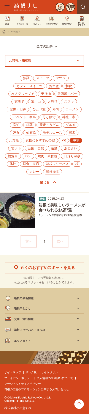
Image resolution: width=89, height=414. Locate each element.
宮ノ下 (16, 148)
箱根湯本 (52, 172)
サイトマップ (12, 372)
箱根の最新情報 (24, 298)
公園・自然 (36, 148)
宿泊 (16, 125)
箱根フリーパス (57, 164)
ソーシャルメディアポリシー (22, 383)
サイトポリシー (51, 372)
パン (28, 156)
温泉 (54, 148)
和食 (68, 86)
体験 (13, 164)
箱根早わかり (22, 308)
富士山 (36, 102)
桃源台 (13, 156)
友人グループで (22, 94)
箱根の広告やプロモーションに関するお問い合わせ (36, 389)
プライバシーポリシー (18, 378)
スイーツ (42, 78)
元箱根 (14, 140)
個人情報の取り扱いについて (55, 378)
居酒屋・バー (67, 94)
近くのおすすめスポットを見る (48, 267)
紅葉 (29, 125)
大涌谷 (52, 102)
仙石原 (31, 133)
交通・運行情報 (24, 319)
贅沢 (72, 133)
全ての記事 (45, 46)
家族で (19, 102)
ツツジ (60, 78)
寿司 (55, 109)
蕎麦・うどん (49, 125)
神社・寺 (68, 117)
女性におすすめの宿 (40, 140)
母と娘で (49, 117)
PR (64, 140)
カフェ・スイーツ (29, 86)
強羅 (26, 78)
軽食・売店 (31, 164)
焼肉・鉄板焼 (47, 156)
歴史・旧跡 (18, 109)
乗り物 (46, 94)
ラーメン (72, 109)
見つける (83, 7)
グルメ (70, 125)
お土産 (54, 86)
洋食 (16, 133)
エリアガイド (15, 32)
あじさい (70, 148)
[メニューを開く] (7, 7)
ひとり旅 (39, 109)
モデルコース (52, 133)
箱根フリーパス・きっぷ (29, 329)
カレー (34, 172)
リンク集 (31, 372)
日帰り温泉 (72, 156)
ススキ (69, 102)
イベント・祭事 (24, 117)
